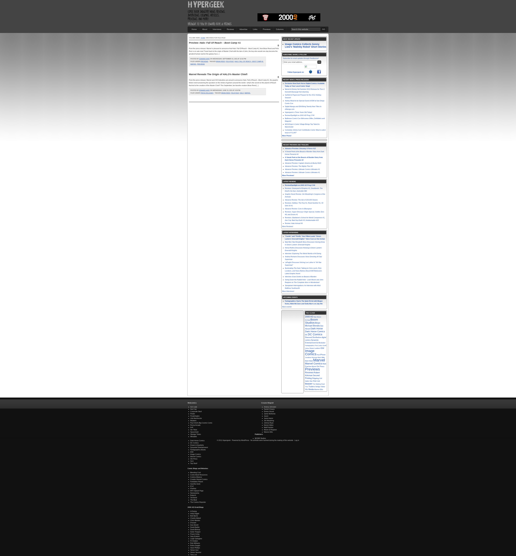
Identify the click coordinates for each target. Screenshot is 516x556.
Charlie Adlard (195, 518)
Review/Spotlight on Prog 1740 (299, 115)
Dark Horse (317, 328)
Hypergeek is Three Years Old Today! (298, 112)
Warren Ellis (318, 389)
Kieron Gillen (268, 425)
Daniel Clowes (269, 409)
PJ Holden (194, 541)
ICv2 (192, 486)
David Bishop (195, 530)
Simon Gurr (194, 550)
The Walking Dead (319, 384)
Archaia (307, 320)
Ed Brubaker (320, 343)
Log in (297, 440)
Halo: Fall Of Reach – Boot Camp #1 (248, 61)
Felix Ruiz (230, 61)
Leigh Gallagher (196, 539)
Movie (314, 366)
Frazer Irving (194, 534)
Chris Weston (195, 520)
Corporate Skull (196, 411)
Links (255, 29)
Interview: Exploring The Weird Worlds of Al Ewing (303, 254)
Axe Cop (193, 409)
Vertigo (317, 387)
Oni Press (320, 366)
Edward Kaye (204, 59)
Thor (306, 386)
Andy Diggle (194, 514)
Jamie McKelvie (269, 414)
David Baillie (195, 527)
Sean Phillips (195, 548)
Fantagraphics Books (198, 450)
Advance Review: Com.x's (298, 209)
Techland (193, 498)
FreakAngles (195, 416)
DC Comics (315, 334)
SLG (192, 461)
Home (194, 29)
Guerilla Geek (195, 484)
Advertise (243, 29)
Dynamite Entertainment (199, 447)
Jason (266, 416)
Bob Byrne (194, 516)
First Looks (318, 345)
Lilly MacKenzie (196, 418)
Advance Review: (301, 200)
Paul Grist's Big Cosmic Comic (201, 423)
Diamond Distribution (313, 337)
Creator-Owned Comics (198, 479)
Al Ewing (193, 511)
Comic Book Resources (198, 475)
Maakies (193, 421)
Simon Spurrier (195, 552)
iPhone (322, 355)
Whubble (193, 437)
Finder (192, 414)
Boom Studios (311, 321)
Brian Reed (220, 61)
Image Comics (310, 352)
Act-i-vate (193, 407)
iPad (318, 355)
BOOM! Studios (260, 438)
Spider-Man (309, 381)
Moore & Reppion (270, 430)
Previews (266, 29)
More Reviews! (287, 226)
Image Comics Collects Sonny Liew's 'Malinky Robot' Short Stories (305, 45)
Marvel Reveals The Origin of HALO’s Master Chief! (218, 74)
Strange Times (195, 434)
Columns (280, 29)
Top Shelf (193, 463)
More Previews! (288, 175)
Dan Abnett (194, 525)
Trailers (312, 387)
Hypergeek (210, 5)
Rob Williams (195, 543)
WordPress (245, 440)
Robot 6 (193, 495)
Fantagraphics (309, 345)
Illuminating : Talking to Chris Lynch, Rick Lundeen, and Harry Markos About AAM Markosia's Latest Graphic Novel (303, 271)
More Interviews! (288, 291)
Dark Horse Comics (315, 331)
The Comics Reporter (198, 502)
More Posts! (286, 136)
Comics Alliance (196, 477)
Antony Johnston (270, 407)
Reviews (230, 29)
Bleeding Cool (195, 472)
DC (306, 335)
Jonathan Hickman (311, 357)
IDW (322, 348)
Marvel (193, 64)
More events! (287, 307)
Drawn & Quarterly (197, 445)
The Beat (193, 500)
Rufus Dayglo (195, 545)
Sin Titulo (193, 430)
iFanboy (193, 488)
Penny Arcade (195, 425)
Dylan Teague (195, 532)
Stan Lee (316, 381)
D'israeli (193, 523)
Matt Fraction (268, 427)
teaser (308, 383)
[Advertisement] (288, 9)
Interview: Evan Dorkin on (300, 277)
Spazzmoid (194, 432)
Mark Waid (309, 361)
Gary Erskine (195, 536)
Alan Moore (317, 317)
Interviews (217, 29)
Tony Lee (193, 555)
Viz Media (309, 389)
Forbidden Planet (196, 482)
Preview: (215, 42)
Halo (242, 93)
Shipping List (317, 378)
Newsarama (194, 493)
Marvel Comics (313, 363)
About (204, 29)
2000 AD (309, 316)
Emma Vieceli (269, 411)
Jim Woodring (269, 421)
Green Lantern (314, 348)
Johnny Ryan (269, 423)
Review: (294, 223)
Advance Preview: (300, 148)
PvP (191, 427)
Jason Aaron (268, 418)
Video (323, 387)
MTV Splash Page (196, 491)
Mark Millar (321, 357)
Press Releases (207, 93)
